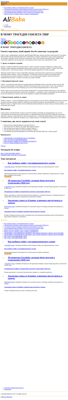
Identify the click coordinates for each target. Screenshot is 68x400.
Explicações (7, 26)
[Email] (30, 42)
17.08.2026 (7, 166)
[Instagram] (27, 42)
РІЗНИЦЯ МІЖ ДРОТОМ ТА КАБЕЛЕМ (13, 155)
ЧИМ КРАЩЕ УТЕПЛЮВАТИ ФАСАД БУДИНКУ (19, 138)
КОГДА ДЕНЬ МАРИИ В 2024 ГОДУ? (16, 143)
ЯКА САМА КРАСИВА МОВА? (10, 153)
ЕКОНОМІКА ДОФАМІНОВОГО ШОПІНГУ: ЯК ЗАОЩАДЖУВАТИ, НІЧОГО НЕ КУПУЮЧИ (33, 233)
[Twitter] (20, 42)
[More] (43, 42)
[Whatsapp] (11, 42)
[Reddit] (8, 42)
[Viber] (36, 42)
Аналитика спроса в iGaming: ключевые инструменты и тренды (23, 11)
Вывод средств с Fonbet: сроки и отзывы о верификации (21, 14)
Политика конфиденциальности (14, 388)
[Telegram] (17, 42)
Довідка (3, 39)
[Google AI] (39, 42)
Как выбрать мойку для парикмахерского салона (19, 7)
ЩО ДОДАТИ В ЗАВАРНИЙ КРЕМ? (15, 140)
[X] (5, 42)
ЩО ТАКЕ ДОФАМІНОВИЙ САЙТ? (15, 236)
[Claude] (14, 42)
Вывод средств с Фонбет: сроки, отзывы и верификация (21, 231)
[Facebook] (2, 42)
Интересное (7, 177)
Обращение (7, 389)
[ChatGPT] (33, 42)
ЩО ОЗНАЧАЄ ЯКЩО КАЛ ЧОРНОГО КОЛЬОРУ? (20, 141)
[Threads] (24, 42)
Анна (9, 40)
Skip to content (5, 1)
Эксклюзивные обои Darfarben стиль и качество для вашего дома (24, 12)
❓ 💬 (6, 25)
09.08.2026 (7, 206)
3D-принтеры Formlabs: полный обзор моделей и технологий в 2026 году (26, 9)
